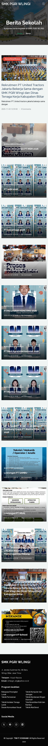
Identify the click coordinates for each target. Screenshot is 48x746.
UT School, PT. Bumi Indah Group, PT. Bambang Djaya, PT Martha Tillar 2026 (24, 429)
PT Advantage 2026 (14, 230)
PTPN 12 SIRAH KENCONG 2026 (20, 311)
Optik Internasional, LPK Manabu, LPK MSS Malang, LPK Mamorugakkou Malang (22, 550)
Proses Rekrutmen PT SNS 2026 (21, 270)
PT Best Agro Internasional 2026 (21, 351)
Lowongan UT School (15, 634)
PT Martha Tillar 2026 (15, 392)
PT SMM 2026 (11, 189)
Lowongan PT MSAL (14, 513)
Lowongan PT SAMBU (15, 472)
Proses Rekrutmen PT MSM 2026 (21, 149)
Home (19, 33)
